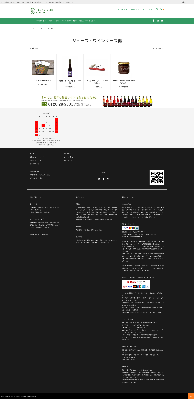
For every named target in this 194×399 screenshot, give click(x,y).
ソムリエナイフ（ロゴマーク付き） (97, 82)
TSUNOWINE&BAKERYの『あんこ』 (124, 82)
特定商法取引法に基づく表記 (40, 175)
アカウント (187, 2)
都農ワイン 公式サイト (88, 21)
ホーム (32, 28)
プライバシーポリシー (37, 178)
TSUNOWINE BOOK (43, 81)
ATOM (36, 171)
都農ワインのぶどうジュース (70, 82)
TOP (31, 21)
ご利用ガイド (41, 21)
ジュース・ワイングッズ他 (45, 28)
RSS (31, 171)
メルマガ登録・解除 (69, 21)
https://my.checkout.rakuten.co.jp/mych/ (134, 312)
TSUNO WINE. (15, 396)
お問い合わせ (54, 21)
